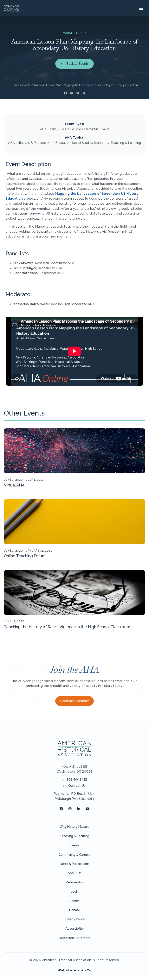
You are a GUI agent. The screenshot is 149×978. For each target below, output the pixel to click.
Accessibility (75, 928)
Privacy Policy (74, 919)
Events (26, 85)
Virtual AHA (14, 485)
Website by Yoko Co (74, 970)
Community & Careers (74, 855)
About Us (74, 873)
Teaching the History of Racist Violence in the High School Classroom (67, 626)
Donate (74, 910)
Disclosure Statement (74, 938)
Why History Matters (74, 827)
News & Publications (74, 864)
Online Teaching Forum (25, 556)
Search (74, 901)
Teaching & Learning (74, 836)
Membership (74, 882)
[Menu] (140, 8)
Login (74, 891)
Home (15, 85)
